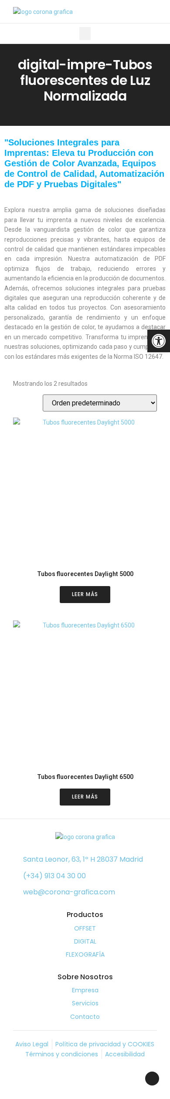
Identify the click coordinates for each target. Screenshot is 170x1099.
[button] (85, 33)
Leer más (85, 594)
